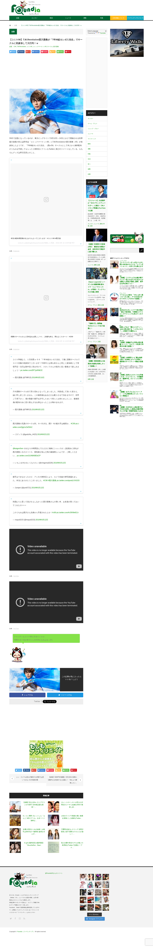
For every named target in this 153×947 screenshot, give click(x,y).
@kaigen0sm (18, 448)
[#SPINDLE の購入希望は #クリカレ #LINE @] (98, 877)
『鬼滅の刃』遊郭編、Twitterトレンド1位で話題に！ (96, 325)
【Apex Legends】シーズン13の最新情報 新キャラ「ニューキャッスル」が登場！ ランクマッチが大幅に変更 (97, 287)
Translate (103, 33)
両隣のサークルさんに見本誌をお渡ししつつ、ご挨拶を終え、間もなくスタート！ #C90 (42, 337)
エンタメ (34, 18)
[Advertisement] (103, 9)
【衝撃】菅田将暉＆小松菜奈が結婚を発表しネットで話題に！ (96, 363)
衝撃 (89, 169)
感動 (84, 18)
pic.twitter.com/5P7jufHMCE (31, 370)
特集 (101, 18)
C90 (15, 46)
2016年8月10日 (38, 377)
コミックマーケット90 (40, 46)
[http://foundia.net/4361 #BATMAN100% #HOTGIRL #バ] (106, 877)
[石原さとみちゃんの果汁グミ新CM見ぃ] (106, 900)
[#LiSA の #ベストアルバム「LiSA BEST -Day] (90, 877)
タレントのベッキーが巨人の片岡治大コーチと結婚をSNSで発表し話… (72, 804)
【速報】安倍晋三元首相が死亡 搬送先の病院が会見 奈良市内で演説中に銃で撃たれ (96, 248)
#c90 (54, 512)
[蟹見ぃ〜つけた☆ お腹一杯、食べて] (98, 907)
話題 (17, 18)
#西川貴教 (52, 480)
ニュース (68, 18)
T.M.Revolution (21, 46)
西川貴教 (56, 46)
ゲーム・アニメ (92, 123)
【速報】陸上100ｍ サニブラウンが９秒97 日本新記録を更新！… (34, 804)
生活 (89, 159)
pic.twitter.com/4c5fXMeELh (68, 512)
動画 (51, 18)
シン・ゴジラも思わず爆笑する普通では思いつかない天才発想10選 (30, 778)
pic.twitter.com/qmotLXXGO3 (68, 480)
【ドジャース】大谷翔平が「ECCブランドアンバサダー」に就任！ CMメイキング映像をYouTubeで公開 (97, 205)
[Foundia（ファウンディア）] (26, 8)
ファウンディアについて (135, 18)
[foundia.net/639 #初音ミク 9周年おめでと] (90, 884)
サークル (50, 46)
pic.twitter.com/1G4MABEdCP (29, 456)
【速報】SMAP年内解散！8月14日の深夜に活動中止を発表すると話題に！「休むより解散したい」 (62, 780)
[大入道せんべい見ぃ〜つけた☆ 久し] (106, 892)
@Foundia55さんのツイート (53, 873)
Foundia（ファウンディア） (25, 931)
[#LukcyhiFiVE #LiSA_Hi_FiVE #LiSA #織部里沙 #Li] (106, 884)
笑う (89, 164)
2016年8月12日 (38, 409)
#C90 (73, 424)
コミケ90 (29, 46)
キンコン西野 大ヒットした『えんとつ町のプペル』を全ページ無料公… (34, 818)
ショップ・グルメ (93, 128)
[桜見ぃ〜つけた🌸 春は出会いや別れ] (98, 892)
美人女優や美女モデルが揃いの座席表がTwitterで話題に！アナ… (72, 845)
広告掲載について (118, 18)
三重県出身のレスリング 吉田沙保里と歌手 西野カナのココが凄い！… (72, 831)
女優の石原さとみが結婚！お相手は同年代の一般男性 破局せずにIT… (34, 831)
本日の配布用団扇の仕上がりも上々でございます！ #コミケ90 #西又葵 (36, 238)
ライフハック (92, 139)
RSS (24, 918)
